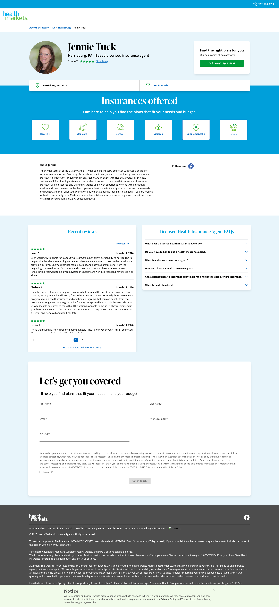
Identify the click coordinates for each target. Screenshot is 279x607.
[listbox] (82, 289)
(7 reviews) (102, 61)
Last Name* (156, 403)
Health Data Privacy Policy (90, 528)
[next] (131, 340)
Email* (43, 418)
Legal (69, 528)
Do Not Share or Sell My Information (145, 528)
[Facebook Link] (247, 517)
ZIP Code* (45, 434)
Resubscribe (114, 528)
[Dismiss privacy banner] (213, 589)
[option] (82, 293)
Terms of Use (55, 528)
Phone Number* (159, 418)
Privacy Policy (37, 528)
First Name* (46, 403)
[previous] (33, 340)
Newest (120, 243)
